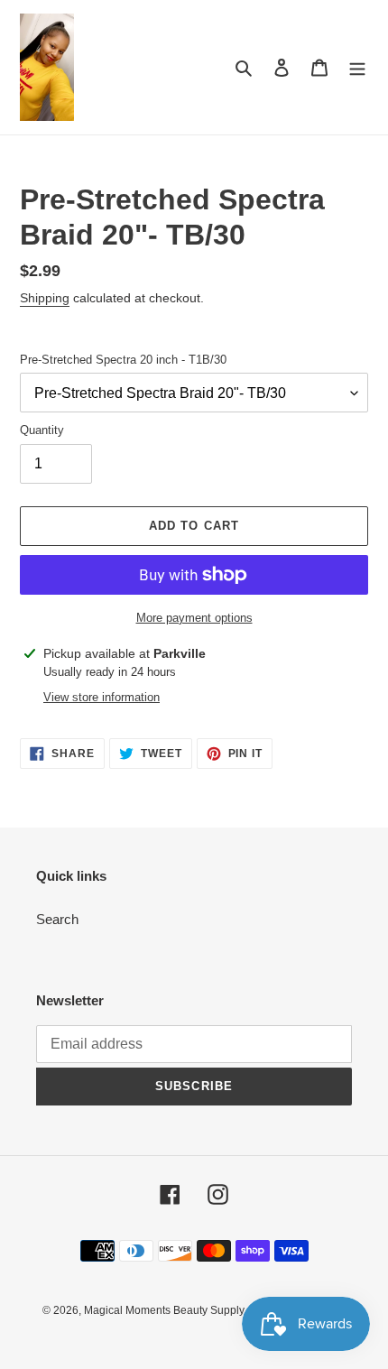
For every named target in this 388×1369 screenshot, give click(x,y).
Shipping (44, 298)
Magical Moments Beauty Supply (164, 1310)
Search (57, 919)
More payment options (194, 617)
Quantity (42, 430)
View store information (101, 697)
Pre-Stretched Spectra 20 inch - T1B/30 (123, 359)
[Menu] (357, 67)
